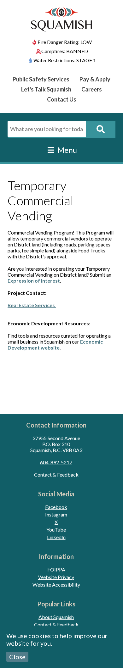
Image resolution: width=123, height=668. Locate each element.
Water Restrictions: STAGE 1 (64, 60)
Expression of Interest (34, 281)
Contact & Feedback (56, 475)
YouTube (56, 530)
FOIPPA (56, 569)
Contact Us (61, 99)
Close (17, 656)
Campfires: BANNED (64, 51)
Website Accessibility (56, 585)
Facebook (56, 507)
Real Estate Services (32, 305)
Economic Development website (55, 345)
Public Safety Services (41, 79)
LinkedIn (56, 537)
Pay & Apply (94, 79)
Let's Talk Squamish (46, 89)
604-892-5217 (56, 462)
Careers (91, 89)
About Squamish (56, 617)
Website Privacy (56, 577)
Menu (66, 149)
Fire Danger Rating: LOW (65, 42)
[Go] (100, 129)
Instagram (56, 514)
